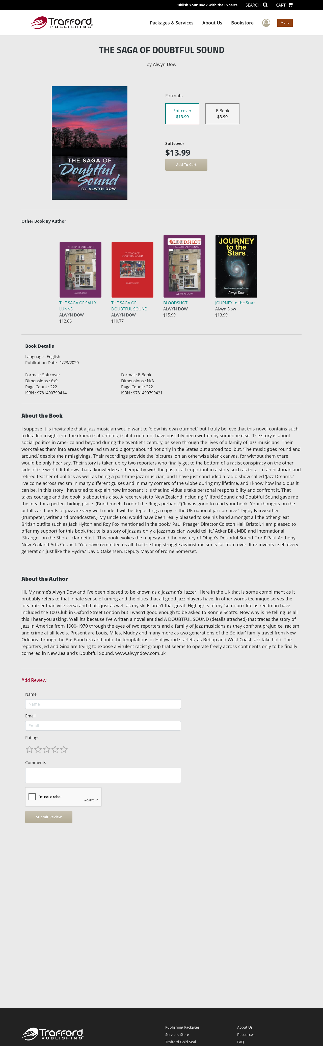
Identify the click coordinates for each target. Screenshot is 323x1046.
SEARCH (254, 5)
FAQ (240, 1041)
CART (281, 5)
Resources (246, 1034)
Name (31, 694)
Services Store (177, 1034)
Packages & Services (172, 23)
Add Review (33, 680)
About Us (212, 23)
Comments (35, 762)
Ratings (32, 737)
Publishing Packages (182, 1027)
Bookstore (242, 23)
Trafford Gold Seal (180, 1041)
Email (30, 716)
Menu (285, 22)
